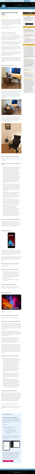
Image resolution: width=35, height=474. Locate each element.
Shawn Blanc (12, 471)
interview (11, 19)
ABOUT (10, 7)
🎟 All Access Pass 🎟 (27, 29)
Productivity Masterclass (28, 34)
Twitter (5, 28)
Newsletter (21, 469)
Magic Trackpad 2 (17, 96)
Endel (4, 358)
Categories (19, 5)
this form (4, 407)
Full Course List (26, 38)
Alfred (4, 199)
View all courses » (26, 42)
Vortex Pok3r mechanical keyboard (7, 94)
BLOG (16, 7)
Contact (14, 469)
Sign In (33, 3)
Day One (4, 373)
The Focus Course (21, 471)
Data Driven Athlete (8, 36)
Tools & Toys (25, 471)
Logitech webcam (10, 96)
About (5, 469)
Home (2, 469)
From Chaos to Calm (27, 59)
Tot (3, 279)
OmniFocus (5, 184)
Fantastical (5, 192)
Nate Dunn (7, 35)
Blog (17, 469)
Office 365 (5, 205)
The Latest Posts (28, 44)
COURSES (12, 7)
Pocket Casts (3, 286)
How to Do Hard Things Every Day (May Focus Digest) (29, 79)
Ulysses (4, 379)
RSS (2, 28)
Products (9, 469)
